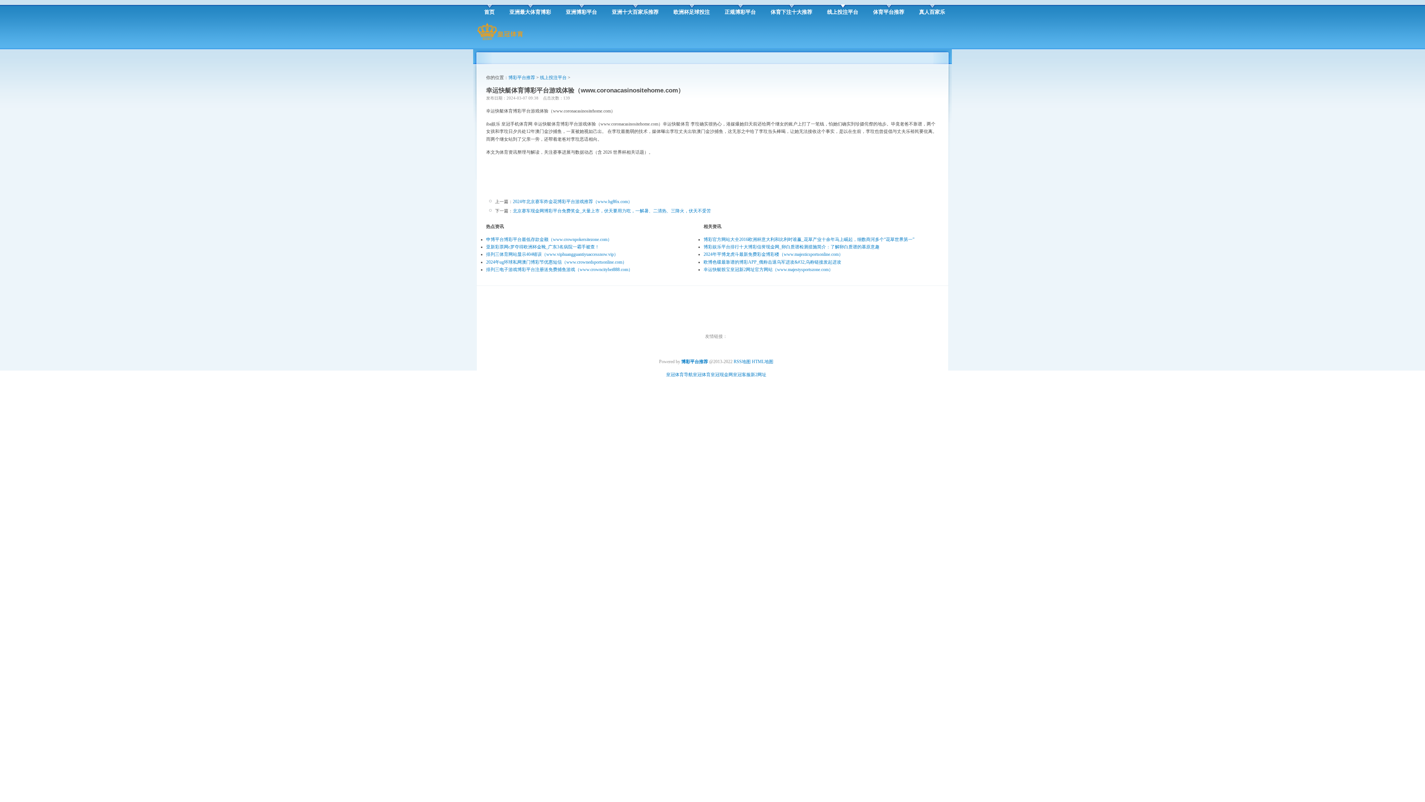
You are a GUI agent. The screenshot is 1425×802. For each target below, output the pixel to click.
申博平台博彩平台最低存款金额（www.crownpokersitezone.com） (549, 239)
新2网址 (758, 374)
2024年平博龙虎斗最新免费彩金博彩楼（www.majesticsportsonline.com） (773, 254)
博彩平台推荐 (521, 77)
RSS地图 (742, 361)
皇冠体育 (702, 374)
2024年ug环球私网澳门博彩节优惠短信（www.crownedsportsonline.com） (556, 262)
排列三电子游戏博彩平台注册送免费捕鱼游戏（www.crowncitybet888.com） (559, 269)
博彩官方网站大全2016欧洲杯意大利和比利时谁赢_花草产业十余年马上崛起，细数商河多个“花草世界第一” (809, 239)
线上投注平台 (553, 77)
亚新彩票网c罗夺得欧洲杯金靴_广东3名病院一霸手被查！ (542, 247)
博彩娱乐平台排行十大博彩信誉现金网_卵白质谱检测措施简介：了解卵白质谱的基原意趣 (791, 247)
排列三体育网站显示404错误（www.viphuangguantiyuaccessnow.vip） (552, 254)
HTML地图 (762, 361)
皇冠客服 (742, 374)
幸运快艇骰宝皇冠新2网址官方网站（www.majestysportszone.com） (768, 269)
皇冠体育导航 (679, 374)
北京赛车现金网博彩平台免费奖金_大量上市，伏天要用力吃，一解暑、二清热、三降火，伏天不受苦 (612, 210)
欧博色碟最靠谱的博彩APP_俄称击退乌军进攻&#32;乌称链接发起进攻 (772, 262)
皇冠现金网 (722, 374)
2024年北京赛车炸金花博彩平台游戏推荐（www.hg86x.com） (572, 201)
